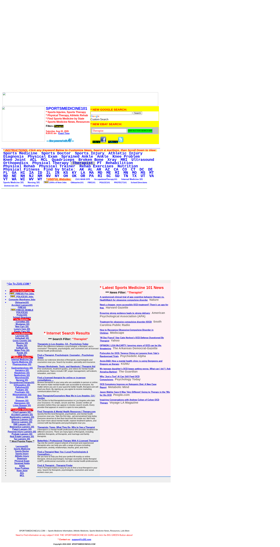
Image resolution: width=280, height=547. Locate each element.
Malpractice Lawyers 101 (22, 427)
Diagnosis (22, 458)
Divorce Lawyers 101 (22, 422)
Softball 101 (22, 348)
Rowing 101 (22, 343)
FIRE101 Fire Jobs (24, 293)
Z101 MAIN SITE (82, 179)
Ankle (22, 466)
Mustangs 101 (21, 324)
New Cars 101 (22, 326)
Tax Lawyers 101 (22, 439)
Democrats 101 (10, 186)
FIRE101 (91, 182)
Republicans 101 (31, 186)
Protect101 (22, 315)
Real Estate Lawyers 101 (22, 436)
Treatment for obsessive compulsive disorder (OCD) (126, 322)
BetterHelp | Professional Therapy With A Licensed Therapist (67, 440)
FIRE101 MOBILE (24, 310)
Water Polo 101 (21, 350)
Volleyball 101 (22, 338)
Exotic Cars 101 (22, 331)
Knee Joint (22, 470)
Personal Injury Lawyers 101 (22, 431)
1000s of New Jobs (58, 182)
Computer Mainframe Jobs (22, 299)
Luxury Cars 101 (22, 329)
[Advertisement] (80, 24)
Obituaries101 (77, 182)
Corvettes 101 (22, 321)
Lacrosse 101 (22, 336)
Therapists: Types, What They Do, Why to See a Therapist (66, 427)
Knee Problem (22, 468)
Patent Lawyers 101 (22, 429)
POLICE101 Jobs (24, 296)
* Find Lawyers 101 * (22, 412)
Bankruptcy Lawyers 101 (22, 417)
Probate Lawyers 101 (22, 434)
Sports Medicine (22, 449)
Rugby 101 (22, 345)
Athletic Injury (22, 456)
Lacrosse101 (22, 446)
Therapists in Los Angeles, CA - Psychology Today (62, 344)
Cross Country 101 (22, 340)
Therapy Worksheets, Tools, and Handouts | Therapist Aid (66, 366)
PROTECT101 (120, 182)
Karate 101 (22, 353)
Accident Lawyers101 (22, 305)
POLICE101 (104, 182)
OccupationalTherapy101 (105, 179)
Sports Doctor (22, 451)
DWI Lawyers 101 (21, 424)
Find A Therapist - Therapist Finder (55, 465)
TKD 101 (22, 355)
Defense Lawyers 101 (22, 419)
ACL (22, 473)
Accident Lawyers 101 (22, 414)
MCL (22, 475)
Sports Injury (22, 453)
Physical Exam (22, 461)
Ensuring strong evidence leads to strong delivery (125, 313)
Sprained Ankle (22, 463)
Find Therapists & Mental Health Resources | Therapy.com (66, 411)
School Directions (139, 182)
